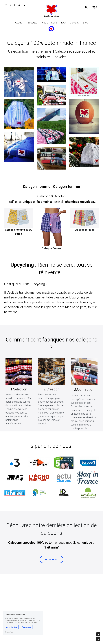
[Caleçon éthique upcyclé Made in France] (88, 463)
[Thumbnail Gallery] (19, 82)
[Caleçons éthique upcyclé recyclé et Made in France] (39, 463)
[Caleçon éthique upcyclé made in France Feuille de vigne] (15, 492)
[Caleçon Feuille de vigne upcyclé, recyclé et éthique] (15, 478)
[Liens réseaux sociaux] (6, 5)
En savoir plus (33, 622)
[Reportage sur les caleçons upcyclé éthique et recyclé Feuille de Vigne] (15, 463)
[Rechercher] (86, 7)
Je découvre (51, 559)
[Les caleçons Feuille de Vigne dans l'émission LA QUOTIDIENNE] (64, 463)
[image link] (51, 10)
